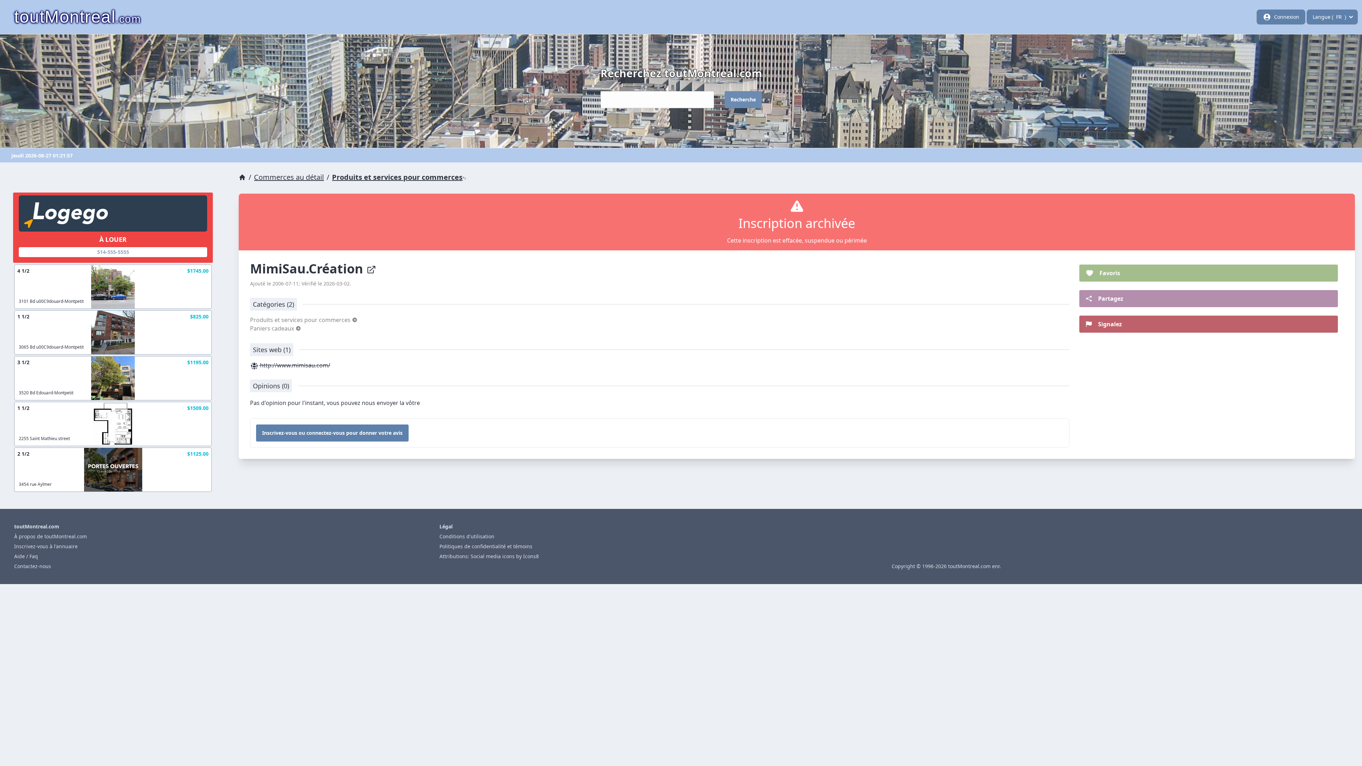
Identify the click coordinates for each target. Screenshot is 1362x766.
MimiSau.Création (308, 268)
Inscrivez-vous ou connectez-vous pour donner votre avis (332, 432)
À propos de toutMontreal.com (50, 536)
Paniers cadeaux (272, 328)
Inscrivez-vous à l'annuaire (46, 546)
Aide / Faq (26, 556)
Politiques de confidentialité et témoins (485, 546)
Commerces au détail (289, 177)
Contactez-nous (32, 566)
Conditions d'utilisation (466, 536)
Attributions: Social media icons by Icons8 (489, 556)
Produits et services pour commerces (397, 177)
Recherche (743, 99)
